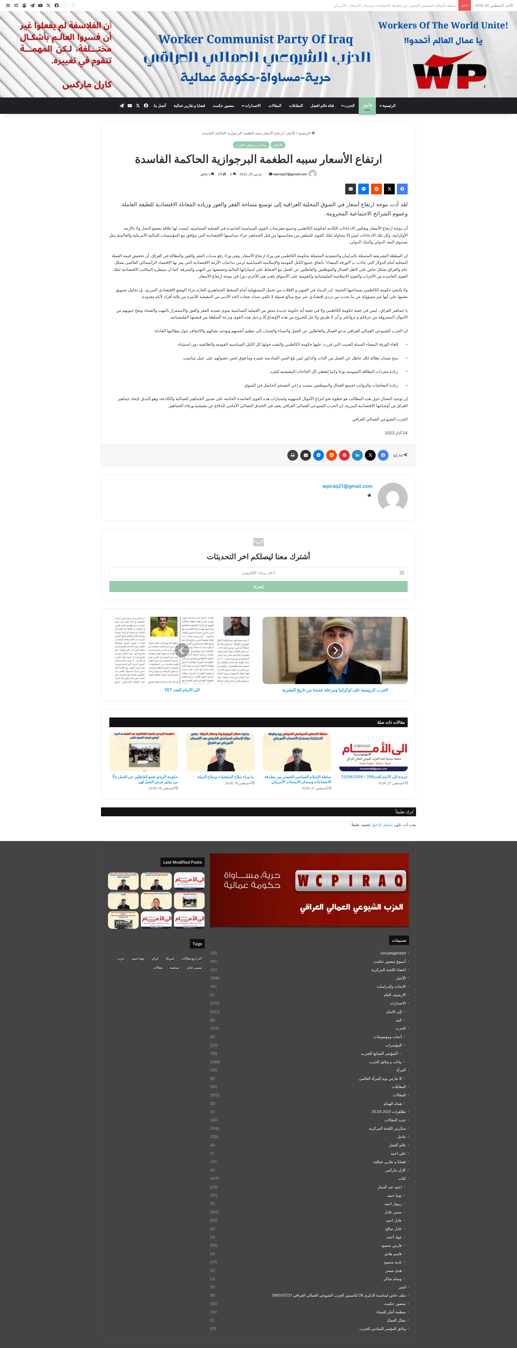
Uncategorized (393, 953)
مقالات (157, 967)
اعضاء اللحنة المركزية (388, 970)
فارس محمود (391, 1245)
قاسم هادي (393, 1253)
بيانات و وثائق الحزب (251, 145)
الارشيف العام (395, 995)
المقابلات (296, 105)
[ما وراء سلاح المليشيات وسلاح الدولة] (220, 752)
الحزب (349, 105)
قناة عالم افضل (322, 105)
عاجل (401, 1137)
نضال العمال (396, 1320)
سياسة (174, 967)
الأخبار (367, 105)
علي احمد (398, 1153)
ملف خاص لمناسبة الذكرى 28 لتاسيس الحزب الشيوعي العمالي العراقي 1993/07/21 (339, 1295)
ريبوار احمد (393, 1203)
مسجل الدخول (382, 824)
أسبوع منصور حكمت (389, 961)
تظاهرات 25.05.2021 (389, 1111)
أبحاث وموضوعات (388, 1036)
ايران (155, 958)
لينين (402, 1287)
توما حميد (394, 1195)
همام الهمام (393, 1103)
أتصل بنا (160, 105)
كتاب (402, 1178)
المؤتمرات (394, 1045)
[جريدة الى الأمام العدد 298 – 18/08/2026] (189, 920)
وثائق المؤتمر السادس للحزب (382, 1328)
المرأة (401, 1070)
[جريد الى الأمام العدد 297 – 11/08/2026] (156, 920)
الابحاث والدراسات (391, 986)
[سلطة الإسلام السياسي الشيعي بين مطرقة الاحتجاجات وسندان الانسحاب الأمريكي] (297, 752)
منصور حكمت (223, 105)
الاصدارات (253, 105)
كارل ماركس (395, 1170)
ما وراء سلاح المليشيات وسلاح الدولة (427, 5)
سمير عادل (393, 1212)
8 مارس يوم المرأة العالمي (380, 1078)
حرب (120, 958)
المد (399, 1020)
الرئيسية (389, 105)
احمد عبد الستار (390, 1187)
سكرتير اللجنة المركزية (387, 1128)
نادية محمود (392, 1262)
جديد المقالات (395, 1120)
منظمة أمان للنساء (391, 1312)
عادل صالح (393, 1228)
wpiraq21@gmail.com (290, 174)
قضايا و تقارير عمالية (189, 105)
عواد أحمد (394, 1237)
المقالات (274, 105)
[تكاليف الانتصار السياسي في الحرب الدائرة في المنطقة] (123, 900)
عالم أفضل (397, 1145)
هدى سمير (393, 1270)
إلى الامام (394, 1011)
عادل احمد (394, 1220)
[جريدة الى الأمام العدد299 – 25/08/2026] (373, 752)
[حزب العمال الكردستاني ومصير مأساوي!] (156, 900)
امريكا (170, 958)
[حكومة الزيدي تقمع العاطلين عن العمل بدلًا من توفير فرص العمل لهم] (143, 752)
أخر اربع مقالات (191, 958)
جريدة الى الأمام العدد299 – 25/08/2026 (374, 776)
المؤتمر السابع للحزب (379, 1053)
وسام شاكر (393, 1278)
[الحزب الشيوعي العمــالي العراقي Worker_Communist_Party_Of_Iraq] (258, 54)
